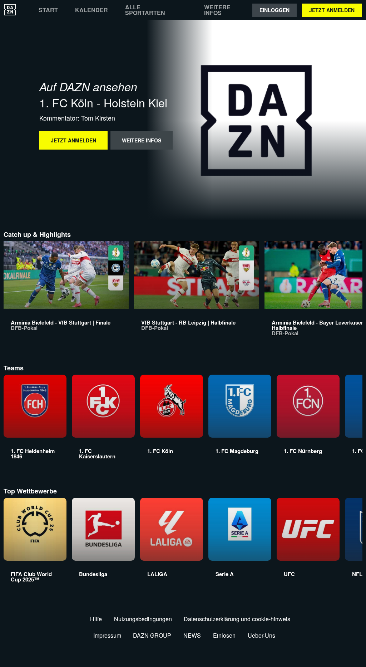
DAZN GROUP (152, 635)
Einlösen (224, 635)
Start (48, 10)
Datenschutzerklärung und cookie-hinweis (237, 619)
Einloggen (274, 10)
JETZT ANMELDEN (332, 10)
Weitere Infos (217, 10)
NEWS (192, 635)
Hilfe (96, 619)
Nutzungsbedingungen (143, 619)
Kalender (91, 10)
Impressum (107, 635)
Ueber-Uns (261, 635)
